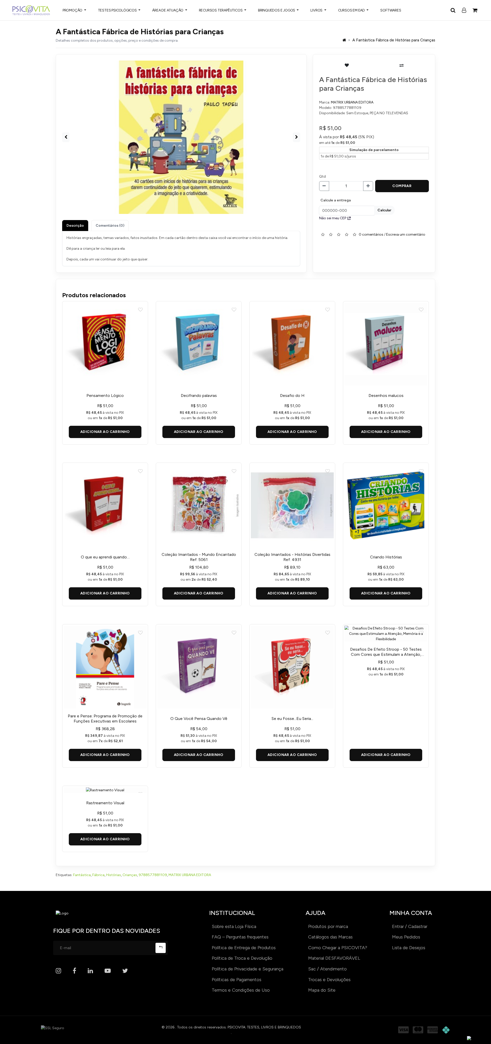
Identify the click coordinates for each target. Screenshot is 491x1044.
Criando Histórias (386, 557)
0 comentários (371, 234)
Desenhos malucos (386, 395)
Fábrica (98, 875)
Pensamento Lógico (105, 395)
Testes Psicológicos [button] (118, 10)
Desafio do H (292, 395)
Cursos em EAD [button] (352, 10)
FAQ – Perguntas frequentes (240, 937)
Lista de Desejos (408, 947)
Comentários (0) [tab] (110, 225)
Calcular (384, 210)
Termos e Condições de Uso (241, 990)
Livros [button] (316, 10)
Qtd (322, 176)
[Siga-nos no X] (125, 971)
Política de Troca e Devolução (242, 958)
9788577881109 (153, 875)
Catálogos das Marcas (330, 937)
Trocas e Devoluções (329, 979)
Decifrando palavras (199, 395)
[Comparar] (401, 65)
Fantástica (82, 875)
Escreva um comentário (405, 234)
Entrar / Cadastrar (409, 926)
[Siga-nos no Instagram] (58, 971)
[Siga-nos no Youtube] (108, 971)
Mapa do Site (322, 990)
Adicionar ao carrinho (105, 432)
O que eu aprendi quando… (105, 557)
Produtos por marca (328, 926)
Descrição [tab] (75, 225)
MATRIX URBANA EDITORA (352, 102)
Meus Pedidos (406, 937)
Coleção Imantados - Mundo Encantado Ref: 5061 (199, 557)
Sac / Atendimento (327, 969)
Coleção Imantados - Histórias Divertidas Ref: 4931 (292, 557)
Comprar (401, 186)
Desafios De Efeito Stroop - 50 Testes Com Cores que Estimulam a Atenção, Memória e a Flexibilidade (386, 652)
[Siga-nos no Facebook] (74, 971)
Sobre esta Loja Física (234, 926)
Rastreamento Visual (105, 802)
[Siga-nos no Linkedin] (90, 971)
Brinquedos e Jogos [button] (277, 10)
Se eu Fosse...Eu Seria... (292, 718)
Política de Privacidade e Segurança (247, 969)
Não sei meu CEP (332, 218)
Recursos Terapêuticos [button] (221, 10)
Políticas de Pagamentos (236, 979)
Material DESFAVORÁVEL (334, 958)
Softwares (390, 10)
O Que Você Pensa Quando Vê (198, 718)
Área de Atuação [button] (168, 10)
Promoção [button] (73, 10)
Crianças (129, 875)
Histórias (113, 875)
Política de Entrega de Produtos (244, 947)
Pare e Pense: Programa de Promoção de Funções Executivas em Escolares (105, 719)
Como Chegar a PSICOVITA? (337, 947)
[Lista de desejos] (346, 65)
